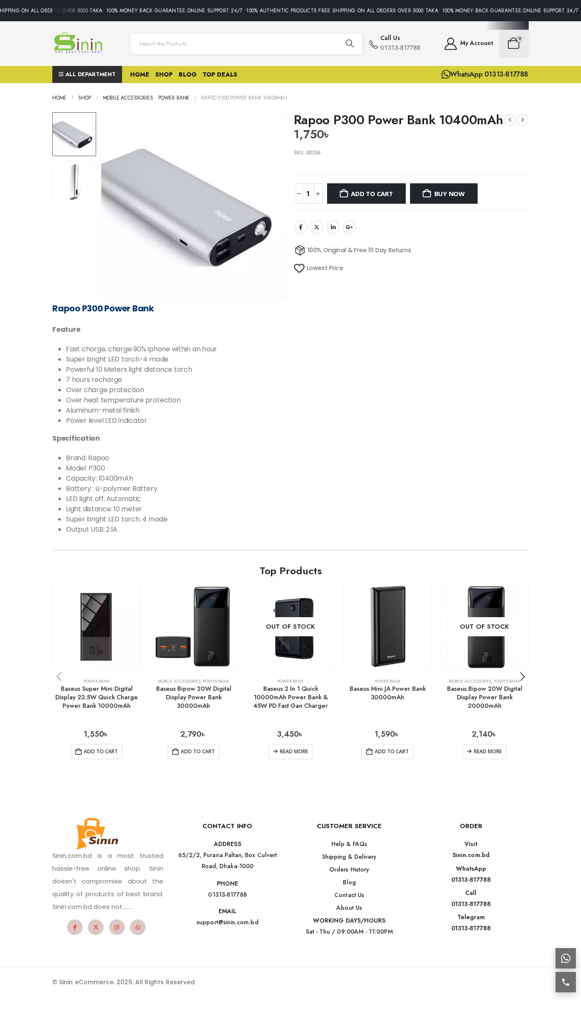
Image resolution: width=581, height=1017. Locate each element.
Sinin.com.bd (471, 855)
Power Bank (96, 681)
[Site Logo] (80, 43)
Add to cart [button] (101, 751)
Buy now (449, 193)
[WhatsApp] (138, 927)
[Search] (349, 44)
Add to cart (372, 193)
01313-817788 (471, 879)
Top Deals (219, 74)
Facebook (301, 227)
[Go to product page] (96, 626)
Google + (349, 227)
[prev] (510, 120)
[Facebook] (75, 927)
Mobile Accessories (179, 681)
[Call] (565, 982)
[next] (523, 120)
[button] (102, 205)
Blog (188, 74)
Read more (294, 751)
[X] (96, 927)
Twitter (317, 227)
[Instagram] (117, 927)
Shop (164, 74)
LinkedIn (333, 227)
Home (139, 74)
